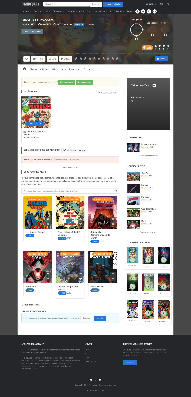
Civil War (145, 173)
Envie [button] (53, 59)
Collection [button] (39, 59)
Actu (64, 69)
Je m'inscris (129, 363)
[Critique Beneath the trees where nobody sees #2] (148, 282)
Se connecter (152, 4)
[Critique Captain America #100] (132, 309)
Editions (33, 69)
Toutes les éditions (107, 93)
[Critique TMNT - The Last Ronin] (164, 282)
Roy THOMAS (61, 24)
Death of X (30, 286)
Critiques (44, 69)
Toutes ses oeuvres (148, 232)
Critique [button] (67, 59)
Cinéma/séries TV (92, 362)
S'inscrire (164, 4)
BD (47, 11)
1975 (33, 24)
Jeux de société (74, 11)
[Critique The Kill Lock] (164, 255)
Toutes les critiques (70, 168)
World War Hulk (148, 209)
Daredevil (145, 197)
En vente (88, 69)
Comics (37, 11)
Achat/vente (101, 11)
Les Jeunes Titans (34, 232)
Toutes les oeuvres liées (148, 156)
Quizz (89, 11)
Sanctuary (94, 385)
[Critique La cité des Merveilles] (148, 255)
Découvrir (96, 4)
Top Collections (117, 11)
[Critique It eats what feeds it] (132, 282)
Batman (145, 185)
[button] (26, 59)
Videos (55, 69)
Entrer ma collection (113, 4)
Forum (130, 11)
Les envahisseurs (149, 144)
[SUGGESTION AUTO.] (37, 217)
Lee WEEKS (45, 24)
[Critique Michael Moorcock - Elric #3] (132, 254)
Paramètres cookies (95, 390)
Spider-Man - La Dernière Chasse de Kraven (100, 235)
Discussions (74, 69)
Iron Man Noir (97, 286)
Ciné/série (58, 11)
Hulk (143, 221)
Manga (26, 11)
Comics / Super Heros (32, 31)
